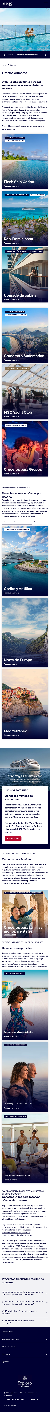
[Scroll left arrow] (4, 54)
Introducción (8, 55)
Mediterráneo (15, 731)
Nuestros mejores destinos (27, 55)
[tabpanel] (25, 633)
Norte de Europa (18, 660)
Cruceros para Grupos (23, 470)
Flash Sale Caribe (19, 182)
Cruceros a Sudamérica (24, 356)
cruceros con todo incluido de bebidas (17, 1235)
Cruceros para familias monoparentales (23, 929)
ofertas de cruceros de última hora (16, 1233)
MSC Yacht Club (18, 413)
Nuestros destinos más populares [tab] (17, 522)
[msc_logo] (7, 4)
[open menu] (46, 4)
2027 (18, 1246)
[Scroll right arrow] (45, 54)
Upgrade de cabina (20, 296)
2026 (12, 1246)
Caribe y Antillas (18, 589)
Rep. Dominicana (18, 239)
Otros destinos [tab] (39, 522)
